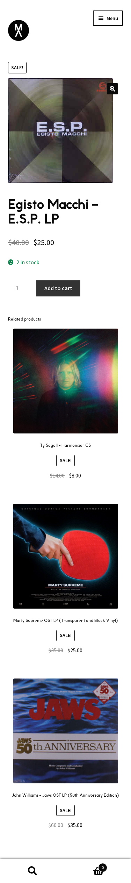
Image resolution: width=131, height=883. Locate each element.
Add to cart (58, 288)
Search (33, 871)
